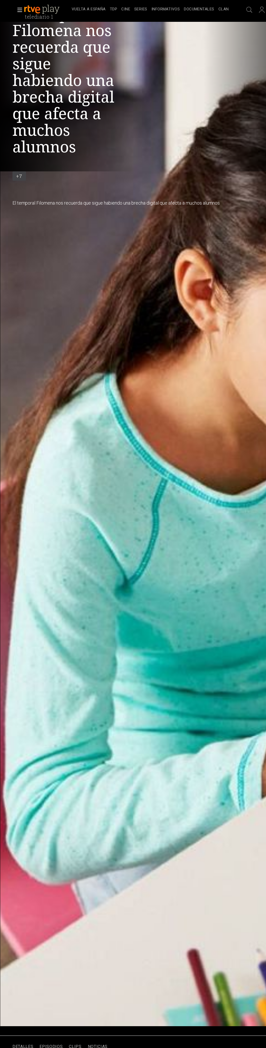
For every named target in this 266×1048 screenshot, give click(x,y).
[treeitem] (89, 9)
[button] (18, 10)
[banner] (47, 9)
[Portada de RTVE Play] (42, 9)
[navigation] (150, 9)
